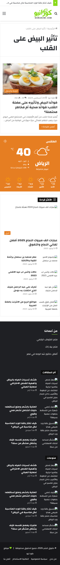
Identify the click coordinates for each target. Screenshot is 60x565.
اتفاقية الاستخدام (20, 559)
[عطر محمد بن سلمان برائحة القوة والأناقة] (48, 261)
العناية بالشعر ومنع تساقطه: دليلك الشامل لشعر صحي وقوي (21, 410)
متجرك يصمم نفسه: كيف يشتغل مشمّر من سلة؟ (23, 441)
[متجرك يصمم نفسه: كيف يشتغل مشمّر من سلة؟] (48, 444)
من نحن (53, 559)
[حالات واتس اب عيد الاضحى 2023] (48, 276)
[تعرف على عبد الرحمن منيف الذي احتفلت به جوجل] (48, 291)
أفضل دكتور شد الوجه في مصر (42, 354)
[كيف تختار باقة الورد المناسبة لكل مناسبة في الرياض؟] (48, 429)
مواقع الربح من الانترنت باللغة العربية (20, 304)
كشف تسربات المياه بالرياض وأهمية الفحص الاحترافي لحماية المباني (22, 383)
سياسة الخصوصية (39, 559)
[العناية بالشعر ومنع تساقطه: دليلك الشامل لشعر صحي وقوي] (48, 412)
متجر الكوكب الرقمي (47, 339)
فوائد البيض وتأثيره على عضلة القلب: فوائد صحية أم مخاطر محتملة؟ (34, 107)
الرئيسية (51, 29)
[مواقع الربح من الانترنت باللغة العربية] (48, 306)
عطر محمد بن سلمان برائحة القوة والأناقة (21, 259)
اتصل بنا (7, 559)
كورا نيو (51, 98)
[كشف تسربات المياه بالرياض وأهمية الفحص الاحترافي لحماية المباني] (48, 390)
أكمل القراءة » (48, 127)
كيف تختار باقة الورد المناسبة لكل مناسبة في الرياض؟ (27, 3)
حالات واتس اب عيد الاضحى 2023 (22, 274)
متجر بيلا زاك (51, 347)
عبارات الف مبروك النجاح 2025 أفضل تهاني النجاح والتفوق (33, 242)
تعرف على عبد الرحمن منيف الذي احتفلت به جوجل (21, 289)
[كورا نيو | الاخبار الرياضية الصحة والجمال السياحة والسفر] (43, 13)
